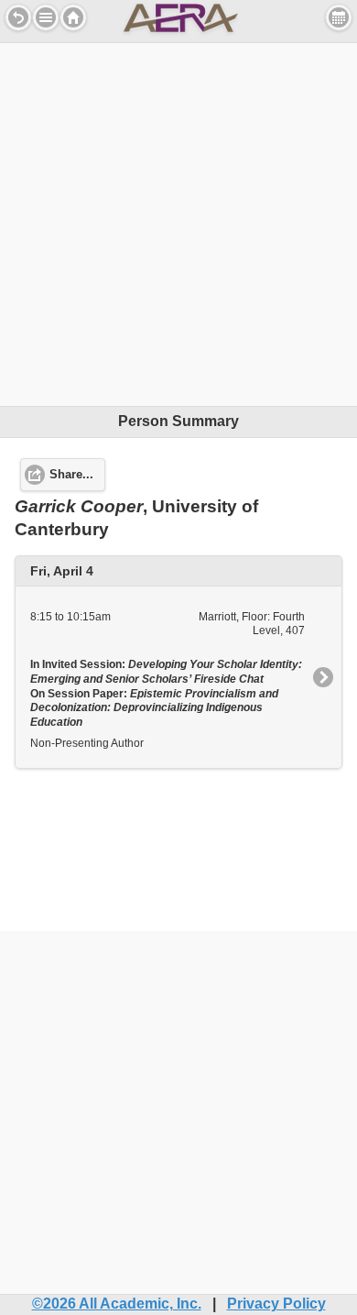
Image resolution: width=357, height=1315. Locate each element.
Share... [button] (71, 474)
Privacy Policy (276, 1303)
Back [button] (18, 17)
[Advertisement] (178, 221)
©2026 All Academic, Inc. (116, 1303)
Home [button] (73, 17)
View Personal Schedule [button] (338, 17)
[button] (46, 17)
